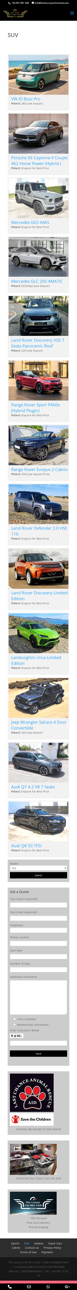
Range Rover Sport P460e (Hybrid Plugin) (35, 407)
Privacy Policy (52, 1247)
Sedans (38, 1243)
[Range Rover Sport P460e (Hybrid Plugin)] (38, 399)
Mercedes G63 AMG (30, 222)
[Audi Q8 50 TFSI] (38, 840)
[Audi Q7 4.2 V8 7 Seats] (38, 781)
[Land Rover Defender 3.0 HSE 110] (38, 523)
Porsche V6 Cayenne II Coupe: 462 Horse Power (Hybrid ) (39, 160)
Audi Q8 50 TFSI (26, 846)
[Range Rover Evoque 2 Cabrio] (38, 464)
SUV (26, 1243)
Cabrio (16, 1247)
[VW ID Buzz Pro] (38, 94)
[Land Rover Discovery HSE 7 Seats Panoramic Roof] (38, 335)
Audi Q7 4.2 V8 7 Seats (33, 787)
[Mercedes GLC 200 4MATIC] (38, 276)
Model (14, 863)
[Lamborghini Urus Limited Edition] (38, 652)
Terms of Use (28, 1252)
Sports (15, 1243)
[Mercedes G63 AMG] (38, 217)
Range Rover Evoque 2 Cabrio (39, 469)
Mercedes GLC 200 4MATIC (37, 281)
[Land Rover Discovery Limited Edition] (38, 587)
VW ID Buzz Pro (25, 99)
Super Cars (55, 1243)
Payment (47, 1252)
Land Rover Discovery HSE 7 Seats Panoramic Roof (37, 343)
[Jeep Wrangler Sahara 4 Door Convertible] (38, 717)
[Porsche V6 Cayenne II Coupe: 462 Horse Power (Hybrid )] (38, 152)
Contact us (32, 1247)
